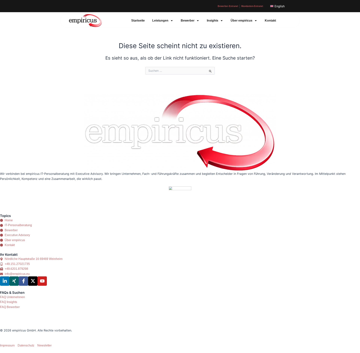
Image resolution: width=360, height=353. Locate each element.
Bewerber (187, 20)
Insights (212, 20)
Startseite (138, 20)
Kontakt (270, 20)
